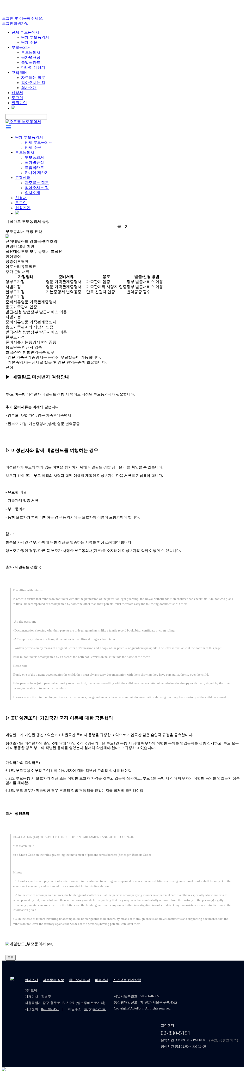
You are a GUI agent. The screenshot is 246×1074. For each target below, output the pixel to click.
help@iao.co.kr (95, 1009)
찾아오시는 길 (33, 83)
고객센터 (19, 73)
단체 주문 (29, 42)
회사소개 (29, 88)
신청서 (17, 93)
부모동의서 (21, 47)
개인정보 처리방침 (127, 980)
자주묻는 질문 (33, 78)
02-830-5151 (50, 1009)
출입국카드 (30, 62)
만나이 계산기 (33, 67)
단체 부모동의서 (25, 32)
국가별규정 (30, 57)
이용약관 (101, 980)
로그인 (7, 23)
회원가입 (21, 23)
